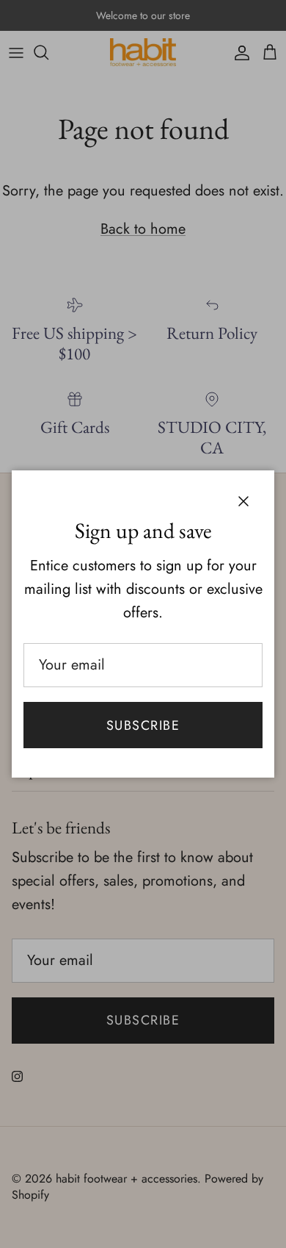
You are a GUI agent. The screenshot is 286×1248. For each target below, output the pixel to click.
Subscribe (143, 725)
